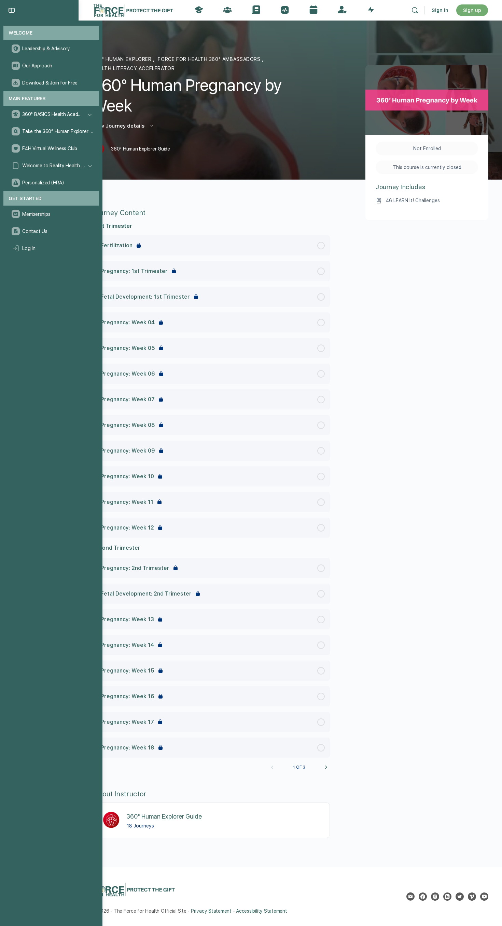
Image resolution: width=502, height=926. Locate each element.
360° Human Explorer (122, 59)
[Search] (415, 10)
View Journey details (119, 126)
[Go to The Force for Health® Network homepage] (133, 9)
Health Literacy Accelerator (133, 68)
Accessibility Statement (261, 911)
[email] (410, 896)
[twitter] (460, 896)
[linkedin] (447, 896)
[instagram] (435, 896)
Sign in (440, 10)
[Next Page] (326, 767)
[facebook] (423, 896)
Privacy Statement (211, 911)
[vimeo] (472, 896)
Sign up (472, 10)
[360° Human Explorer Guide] (112, 820)
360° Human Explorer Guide (164, 816)
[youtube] (484, 896)
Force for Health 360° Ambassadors (210, 59)
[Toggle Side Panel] (11, 10)
